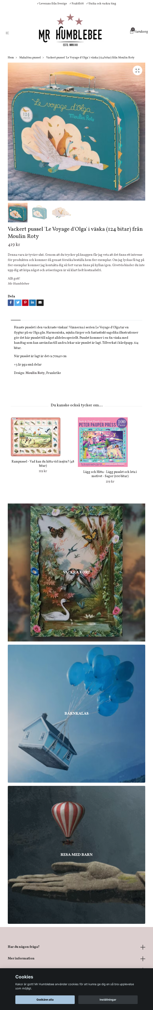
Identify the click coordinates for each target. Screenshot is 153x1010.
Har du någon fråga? (23, 947)
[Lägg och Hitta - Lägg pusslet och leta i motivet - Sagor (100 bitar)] (110, 442)
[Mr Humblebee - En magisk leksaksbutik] (70, 32)
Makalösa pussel (30, 58)
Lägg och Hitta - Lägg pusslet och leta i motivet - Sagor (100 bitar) (110, 474)
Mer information (21, 958)
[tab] (16, 316)
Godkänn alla (45, 999)
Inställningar (108, 999)
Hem (11, 58)
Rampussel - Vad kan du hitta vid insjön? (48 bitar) (43, 464)
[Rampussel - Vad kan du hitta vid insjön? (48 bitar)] (43, 437)
